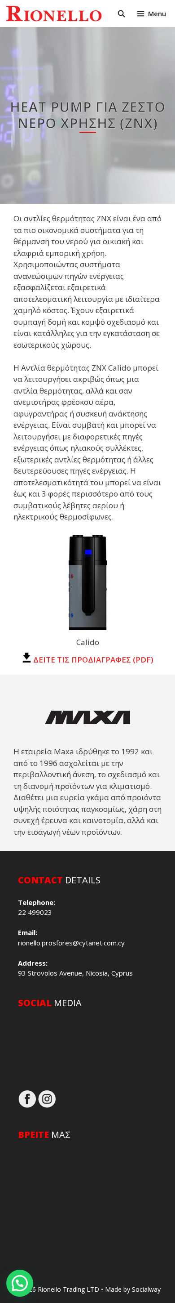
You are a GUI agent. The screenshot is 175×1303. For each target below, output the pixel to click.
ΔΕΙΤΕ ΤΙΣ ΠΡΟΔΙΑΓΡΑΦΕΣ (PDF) (92, 659)
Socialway (146, 1289)
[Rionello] (53, 13)
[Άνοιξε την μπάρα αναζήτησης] (121, 13)
